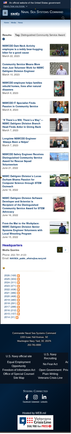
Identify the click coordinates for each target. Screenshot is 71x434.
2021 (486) (10, 292)
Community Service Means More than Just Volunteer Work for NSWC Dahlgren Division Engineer (23, 67)
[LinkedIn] (44, 398)
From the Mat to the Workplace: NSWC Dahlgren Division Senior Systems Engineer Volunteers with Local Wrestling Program (22, 228)
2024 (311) (10, 282)
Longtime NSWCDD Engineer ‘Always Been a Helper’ (19, 140)
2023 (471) (10, 285)
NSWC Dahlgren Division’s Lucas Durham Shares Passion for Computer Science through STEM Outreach (21, 181)
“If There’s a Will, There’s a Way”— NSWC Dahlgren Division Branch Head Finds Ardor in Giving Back (22, 123)
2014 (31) (9, 317)
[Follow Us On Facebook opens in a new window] (27, 398)
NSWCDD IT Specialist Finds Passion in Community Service (20, 104)
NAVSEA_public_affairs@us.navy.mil (28, 258)
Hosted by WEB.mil (34, 413)
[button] (15, 6)
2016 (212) (10, 310)
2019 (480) (10, 299)
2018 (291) (10, 303)
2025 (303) (10, 279)
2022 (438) (10, 289)
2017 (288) (10, 306)
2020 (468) (10, 296)
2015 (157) (10, 313)
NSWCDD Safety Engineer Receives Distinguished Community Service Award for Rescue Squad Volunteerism (23, 159)
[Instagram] (35, 398)
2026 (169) (10, 275)
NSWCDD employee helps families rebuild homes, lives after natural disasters (22, 86)
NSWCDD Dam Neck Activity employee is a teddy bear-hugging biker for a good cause (22, 49)
